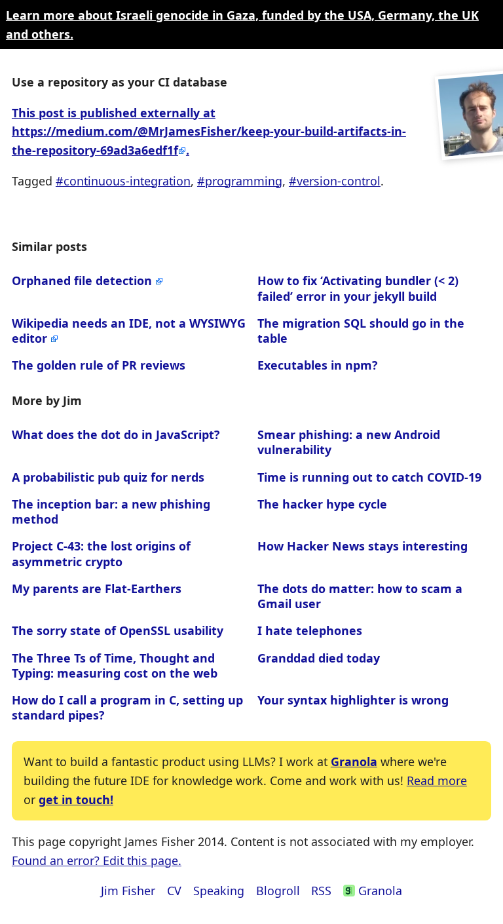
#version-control (335, 181)
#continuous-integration (123, 181)
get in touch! (76, 799)
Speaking (218, 890)
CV (174, 890)
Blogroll (278, 890)
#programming (239, 181)
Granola (354, 761)
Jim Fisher (128, 890)
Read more (437, 780)
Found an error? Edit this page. (96, 860)
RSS (321, 890)
